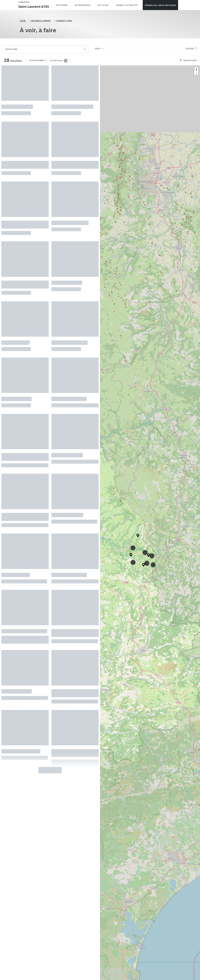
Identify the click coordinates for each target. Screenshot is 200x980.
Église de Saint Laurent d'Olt (72, 105)
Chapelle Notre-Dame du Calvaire (69, 597)
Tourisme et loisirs (64, 21)
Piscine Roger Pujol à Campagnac (17, 432)
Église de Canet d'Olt (16, 378)
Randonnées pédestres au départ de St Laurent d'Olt (20, 271)
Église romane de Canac (69, 543)
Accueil (23, 21)
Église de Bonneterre (66, 270)
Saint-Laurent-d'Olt (33, 5)
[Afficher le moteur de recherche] (181, 5)
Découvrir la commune (40, 21)
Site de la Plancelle (15, 543)
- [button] (196, 73)
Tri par (36, 60)
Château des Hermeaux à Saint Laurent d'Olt (74, 159)
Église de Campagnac (67, 431)
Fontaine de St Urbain (67, 487)
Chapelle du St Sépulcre (69, 378)
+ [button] (196, 69)
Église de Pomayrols (16, 651)
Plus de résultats (49, 721)
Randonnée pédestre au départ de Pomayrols (73, 653)
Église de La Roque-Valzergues (24, 595)
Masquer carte (190, 60)
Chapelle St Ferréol (15, 326)
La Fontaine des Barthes (69, 326)
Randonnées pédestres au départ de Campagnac (20, 488)
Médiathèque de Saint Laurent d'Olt (23, 159)
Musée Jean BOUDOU (17, 105)
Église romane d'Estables (70, 214)
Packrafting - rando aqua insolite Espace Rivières (19, 215)
